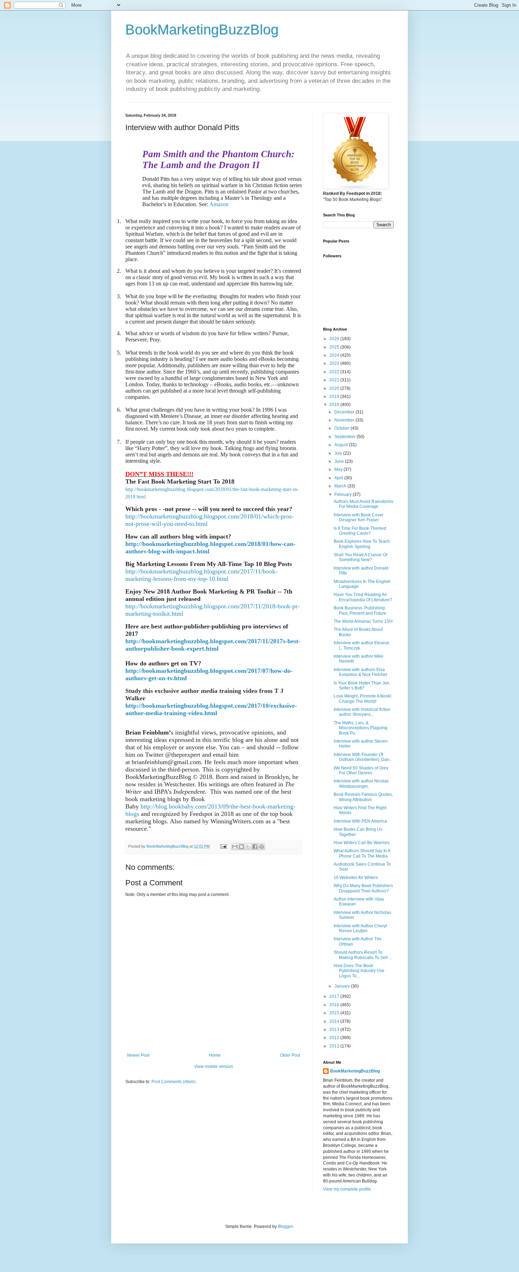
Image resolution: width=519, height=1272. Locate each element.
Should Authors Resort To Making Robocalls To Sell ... (363, 955)
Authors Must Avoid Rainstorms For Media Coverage (363, 504)
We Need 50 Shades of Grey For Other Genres (361, 770)
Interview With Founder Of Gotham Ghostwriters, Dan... (363, 757)
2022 (334, 371)
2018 (334, 404)
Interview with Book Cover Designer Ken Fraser (358, 517)
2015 (334, 1012)
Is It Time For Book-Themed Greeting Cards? (360, 531)
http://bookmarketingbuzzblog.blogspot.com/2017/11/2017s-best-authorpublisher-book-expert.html (212, 645)
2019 (334, 396)
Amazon (218, 204)
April (339, 477)
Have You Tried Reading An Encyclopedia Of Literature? (363, 597)
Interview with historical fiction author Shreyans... (362, 712)
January (342, 986)
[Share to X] (248, 846)
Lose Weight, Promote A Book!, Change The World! (363, 698)
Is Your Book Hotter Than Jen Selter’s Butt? (361, 685)
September (345, 436)
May (339, 469)
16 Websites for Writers (356, 877)
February (343, 494)
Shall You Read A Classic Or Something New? (361, 557)
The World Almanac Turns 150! (363, 621)
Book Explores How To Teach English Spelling (362, 544)
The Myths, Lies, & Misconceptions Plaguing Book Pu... (360, 728)
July (338, 453)
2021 (334, 379)
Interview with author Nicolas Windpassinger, (361, 783)
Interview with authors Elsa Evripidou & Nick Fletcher (360, 672)
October (342, 428)
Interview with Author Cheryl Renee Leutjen (360, 928)
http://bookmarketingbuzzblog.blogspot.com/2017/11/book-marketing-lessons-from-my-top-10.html (201, 575)
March (340, 486)
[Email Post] (223, 846)
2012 (334, 1037)
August (341, 444)
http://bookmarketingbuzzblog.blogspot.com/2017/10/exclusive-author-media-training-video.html (211, 709)
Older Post (290, 1055)
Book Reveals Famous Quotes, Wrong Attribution (363, 797)
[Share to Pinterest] (261, 846)
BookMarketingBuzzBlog (202, 29)
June (339, 461)
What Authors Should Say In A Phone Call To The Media (362, 853)
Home (215, 1055)
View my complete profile (347, 1189)
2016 (334, 1004)
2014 (334, 1021)
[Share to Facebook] (254, 846)
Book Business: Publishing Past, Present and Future (360, 610)
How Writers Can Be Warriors (362, 842)
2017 (334, 996)
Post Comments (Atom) (173, 1081)
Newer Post (138, 1055)
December (345, 412)
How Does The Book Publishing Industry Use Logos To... (359, 970)
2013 (334, 1029)
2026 (334, 338)
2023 (334, 363)
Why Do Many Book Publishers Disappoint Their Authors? (363, 888)
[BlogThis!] (241, 846)
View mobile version (213, 1066)
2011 (334, 1046)
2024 (334, 355)
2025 (334, 347)
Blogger (285, 1226)
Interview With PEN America (360, 821)
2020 (334, 388)
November (345, 420)
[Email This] (234, 846)
